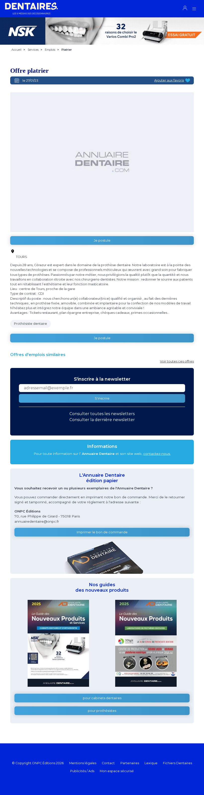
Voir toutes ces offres (177, 361)
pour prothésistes (102, 711)
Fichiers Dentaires (177, 763)
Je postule (102, 240)
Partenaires (129, 763)
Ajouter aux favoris (169, 80)
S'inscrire (102, 398)
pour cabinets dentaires (102, 698)
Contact (108, 763)
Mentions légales (82, 763)
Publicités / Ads (82, 771)
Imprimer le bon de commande (102, 532)
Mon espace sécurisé (117, 771)
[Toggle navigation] (194, 7)
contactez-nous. (157, 454)
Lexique (151, 763)
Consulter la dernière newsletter (102, 419)
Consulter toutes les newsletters (102, 413)
